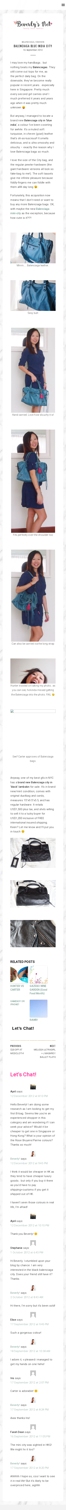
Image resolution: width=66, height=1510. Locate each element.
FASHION (40, 42)
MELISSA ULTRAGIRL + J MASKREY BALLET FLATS (45, 1053)
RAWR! (34, 1019)
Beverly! (15, 1158)
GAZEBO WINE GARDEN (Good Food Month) (38, 990)
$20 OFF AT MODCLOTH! (17, 1051)
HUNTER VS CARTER (17, 988)
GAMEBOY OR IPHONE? (17, 1003)
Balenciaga (28, 42)
